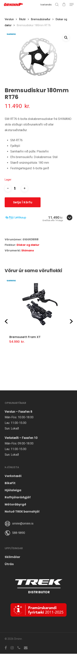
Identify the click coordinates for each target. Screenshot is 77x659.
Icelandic (46, 4)
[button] (72, 4)
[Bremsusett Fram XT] (36, 304)
